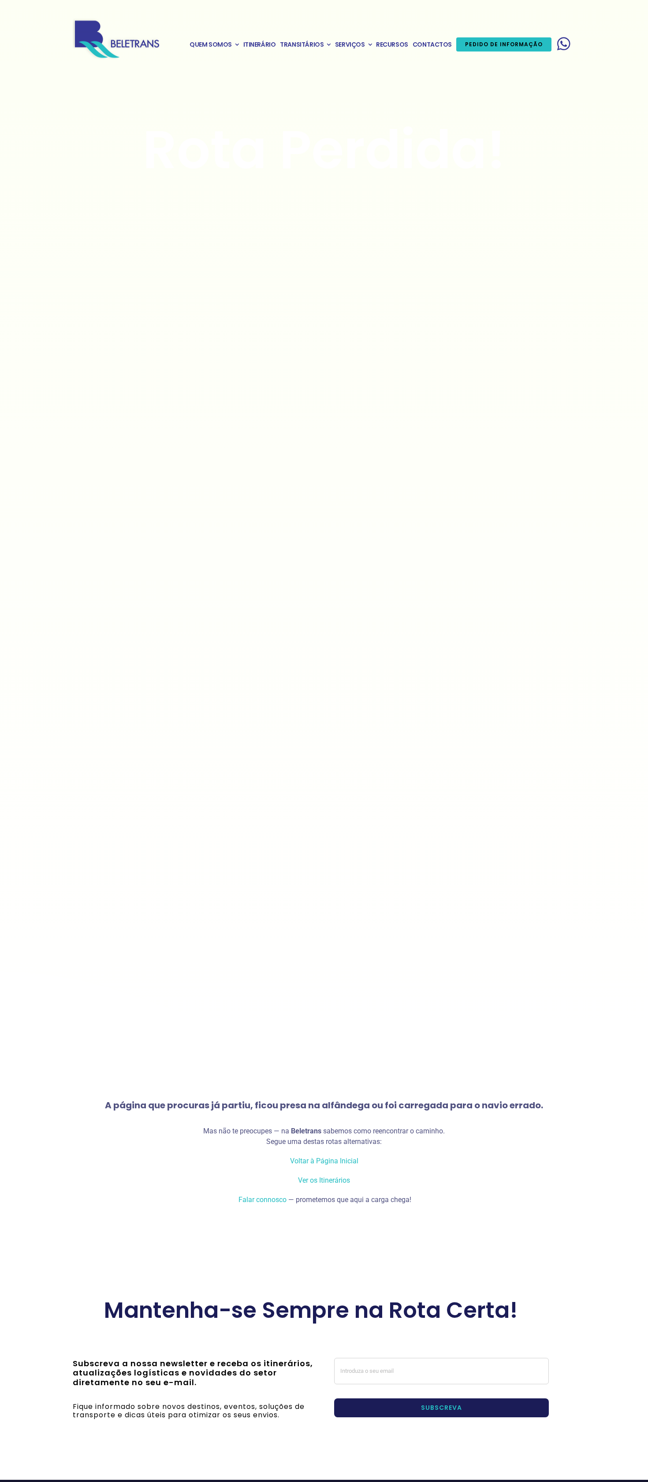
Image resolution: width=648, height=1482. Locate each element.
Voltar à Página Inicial (324, 1161)
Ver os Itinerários (324, 1180)
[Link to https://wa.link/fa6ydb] (564, 44)
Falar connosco (262, 1199)
